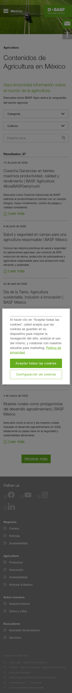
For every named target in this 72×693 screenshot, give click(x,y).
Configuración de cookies (36, 374)
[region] (36, 346)
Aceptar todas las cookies (36, 363)
